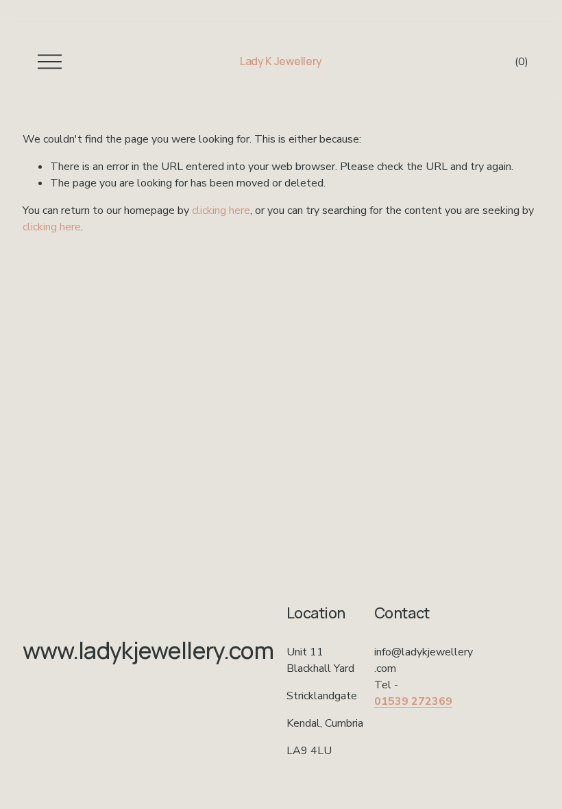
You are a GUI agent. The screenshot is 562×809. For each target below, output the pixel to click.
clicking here (221, 210)
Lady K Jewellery (281, 61)
